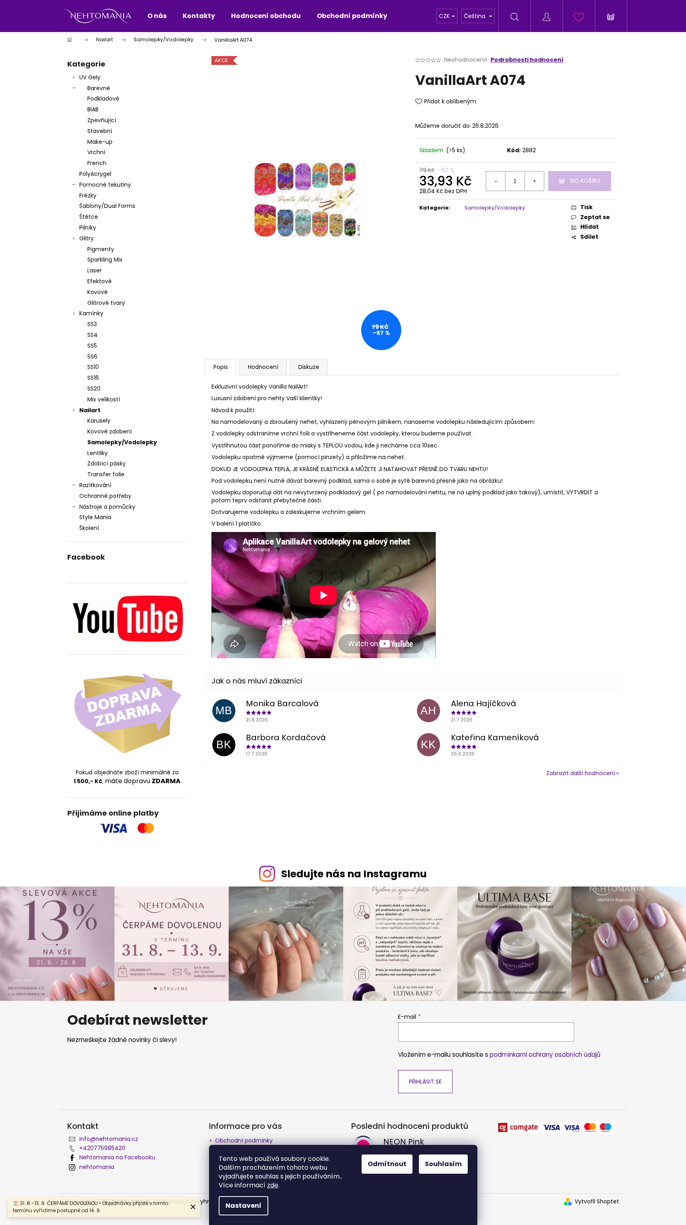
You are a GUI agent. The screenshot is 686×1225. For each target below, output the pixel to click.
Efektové (99, 281)
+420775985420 (102, 1148)
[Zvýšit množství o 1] (534, 181)
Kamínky (91, 313)
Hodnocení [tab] (263, 367)
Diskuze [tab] (308, 367)
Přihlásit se (425, 1082)
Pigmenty (100, 249)
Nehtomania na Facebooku (117, 1157)
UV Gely (90, 77)
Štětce (88, 217)
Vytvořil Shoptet (597, 1201)
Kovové (97, 292)
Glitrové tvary (106, 303)
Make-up (100, 142)
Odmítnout (387, 1164)
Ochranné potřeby (105, 496)
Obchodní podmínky (244, 1140)
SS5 (92, 346)
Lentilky (97, 453)
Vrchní (96, 152)
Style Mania (95, 517)
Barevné (98, 88)
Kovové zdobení (109, 431)
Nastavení (243, 1205)
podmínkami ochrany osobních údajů (545, 1054)
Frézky (88, 195)
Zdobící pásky (106, 463)
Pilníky (88, 228)
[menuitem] (157, 16)
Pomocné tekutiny (105, 185)
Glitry (86, 238)
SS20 (94, 389)
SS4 (92, 335)
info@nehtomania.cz (108, 1139)
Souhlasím (443, 1164)
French (97, 163)
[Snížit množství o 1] (495, 181)
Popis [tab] (220, 367)
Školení (89, 528)
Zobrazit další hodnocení (580, 773)
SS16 (93, 378)
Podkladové (103, 99)
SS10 (93, 367)
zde (272, 1185)
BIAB (93, 109)
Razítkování (95, 485)
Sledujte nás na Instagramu (354, 874)
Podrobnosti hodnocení (527, 60)
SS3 (92, 324)
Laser (94, 270)
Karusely (99, 421)
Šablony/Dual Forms (107, 206)
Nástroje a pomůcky (107, 507)
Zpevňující (101, 120)
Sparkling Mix (105, 260)
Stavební (99, 131)
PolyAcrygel (95, 174)
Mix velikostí (103, 399)
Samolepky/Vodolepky (122, 442)
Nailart (90, 410)
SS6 (92, 357)
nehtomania (96, 1167)
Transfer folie (106, 474)
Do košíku (585, 181)
